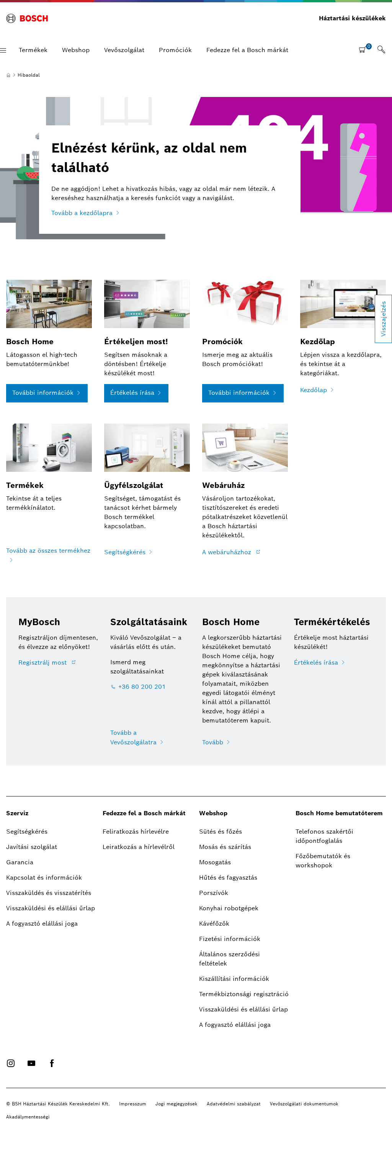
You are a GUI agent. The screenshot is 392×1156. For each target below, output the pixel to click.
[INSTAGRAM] (10, 1063)
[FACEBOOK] (52, 1063)
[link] (381, 50)
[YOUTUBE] (31, 1063)
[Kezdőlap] (8, 75)
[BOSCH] (27, 18)
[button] (3, 50)
